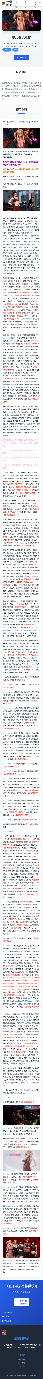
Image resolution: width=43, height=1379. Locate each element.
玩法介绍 (21, 1360)
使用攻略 (21, 1363)
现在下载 (23, 57)
